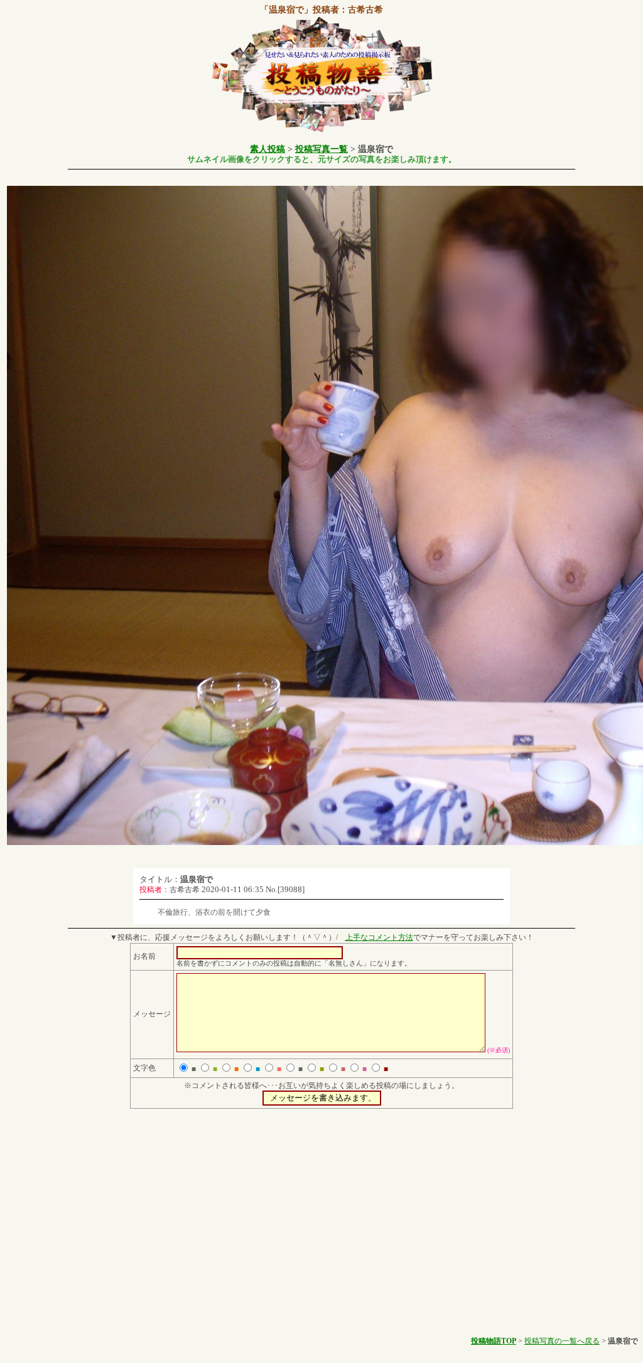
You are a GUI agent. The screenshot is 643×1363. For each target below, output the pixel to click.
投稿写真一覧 (321, 149)
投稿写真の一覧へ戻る (562, 1341)
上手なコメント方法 (379, 937)
